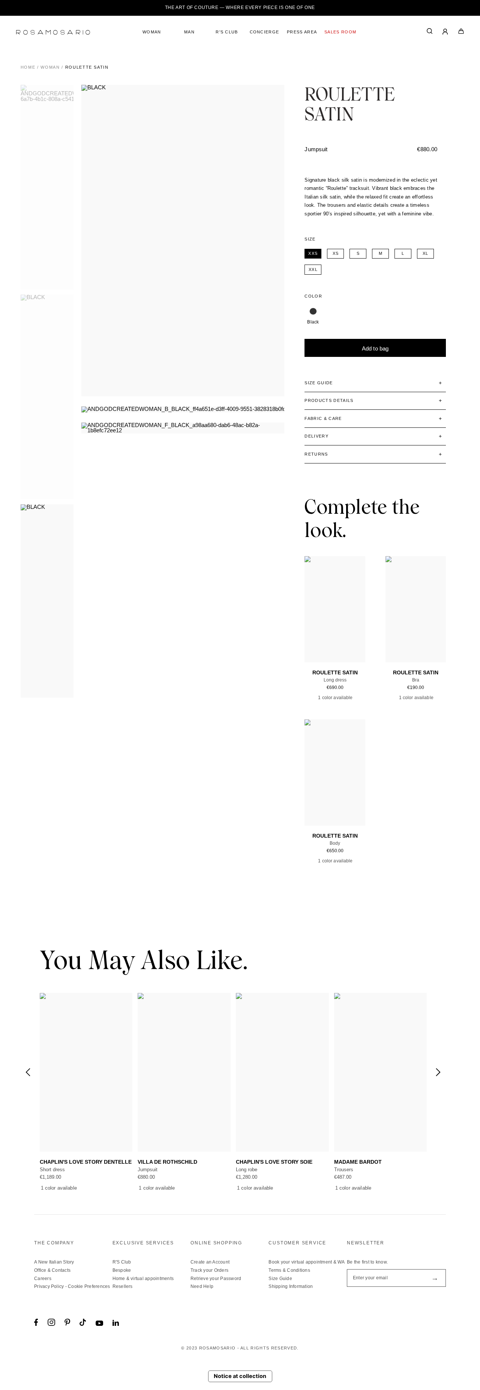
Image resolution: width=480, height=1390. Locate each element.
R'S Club (121, 1262)
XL (328, 628)
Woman (50, 67)
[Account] (445, 32)
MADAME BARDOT (358, 1162)
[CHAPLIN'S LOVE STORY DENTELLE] (86, 1072)
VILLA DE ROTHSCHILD (167, 1162)
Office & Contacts (52, 1270)
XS (330, 622)
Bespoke (121, 1270)
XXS (317, 622)
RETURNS (316, 454)
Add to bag (375, 348)
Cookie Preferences (89, 1286)
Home (28, 67)
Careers (42, 1278)
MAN (189, 32)
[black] (312, 311)
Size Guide (280, 1278)
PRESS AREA (302, 32)
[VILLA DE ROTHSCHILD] (184, 1072)
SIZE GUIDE (318, 383)
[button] (438, 1072)
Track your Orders (209, 1270)
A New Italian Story (54, 1262)
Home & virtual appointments (143, 1278)
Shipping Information (290, 1286)
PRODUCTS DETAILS (328, 400)
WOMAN (151, 32)
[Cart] (461, 32)
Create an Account (210, 1262)
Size (309, 239)
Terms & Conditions (289, 1270)
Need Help (201, 1286)
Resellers (122, 1286)
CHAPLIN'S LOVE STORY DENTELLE (86, 1162)
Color (313, 296)
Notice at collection (240, 1376)
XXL (340, 628)
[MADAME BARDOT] (380, 1072)
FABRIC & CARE (323, 418)
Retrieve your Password (215, 1278)
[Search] (430, 32)
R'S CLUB (227, 32)
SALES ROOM (340, 32)
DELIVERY (316, 436)
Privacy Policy (49, 1286)
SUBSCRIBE (435, 1277)
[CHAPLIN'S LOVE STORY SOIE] (282, 1072)
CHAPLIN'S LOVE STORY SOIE (274, 1162)
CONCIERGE (264, 32)
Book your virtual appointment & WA (306, 1262)
